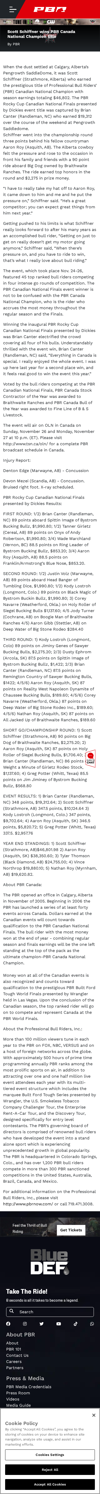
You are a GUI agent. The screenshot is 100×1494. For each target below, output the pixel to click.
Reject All (50, 1470)
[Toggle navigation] (13, 9)
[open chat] (91, 758)
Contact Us (17, 1355)
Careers (14, 1361)
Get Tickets (71, 1230)
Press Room (18, 1392)
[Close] (93, 1415)
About (12, 1343)
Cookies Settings (50, 1455)
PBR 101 (13, 1349)
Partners (14, 1367)
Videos (12, 1399)
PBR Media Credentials (28, 1386)
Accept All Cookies (50, 1484)
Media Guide (18, 1405)
